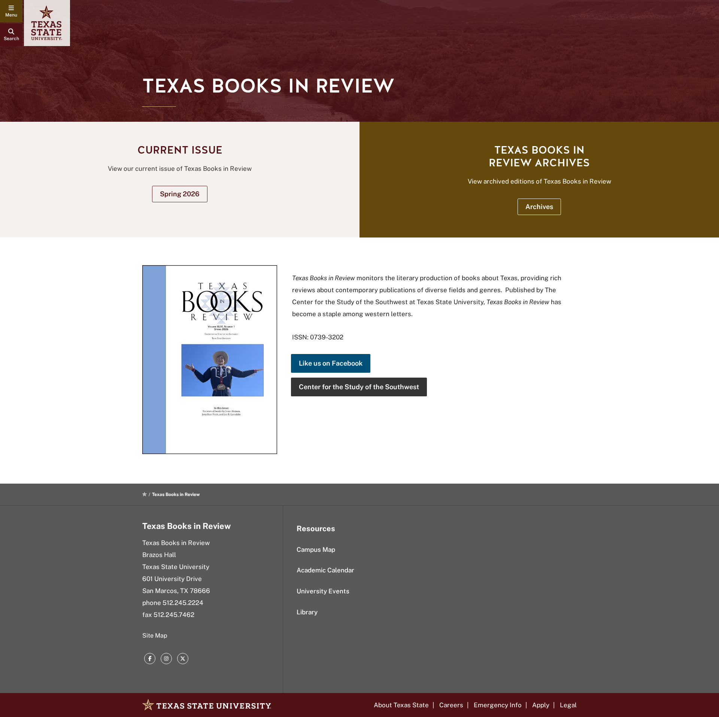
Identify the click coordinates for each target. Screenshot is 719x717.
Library (307, 612)
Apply (540, 705)
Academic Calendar (325, 570)
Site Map (154, 635)
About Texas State (401, 705)
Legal (568, 705)
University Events (323, 591)
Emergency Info (498, 705)
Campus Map (316, 549)
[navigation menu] (11, 11)
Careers (451, 705)
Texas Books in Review (186, 526)
